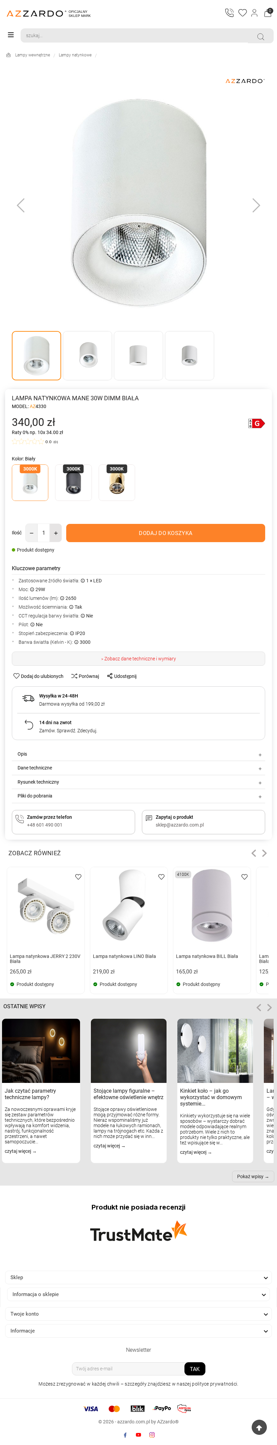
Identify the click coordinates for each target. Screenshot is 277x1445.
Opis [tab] (22, 754)
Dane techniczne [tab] (35, 767)
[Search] (260, 37)
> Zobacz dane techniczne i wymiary (138, 658)
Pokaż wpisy (250, 1176)
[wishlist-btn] (78, 876)
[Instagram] (152, 1435)
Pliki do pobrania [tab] (35, 795)
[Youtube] (138, 1435)
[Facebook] (125, 1435)
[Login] (255, 13)
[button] (253, 853)
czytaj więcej (18, 1151)
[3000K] (30, 483)
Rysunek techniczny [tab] (38, 782)
